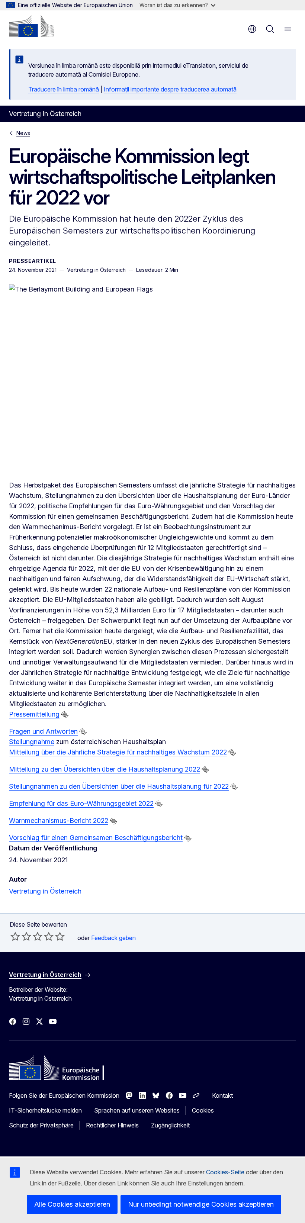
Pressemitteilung (34, 714)
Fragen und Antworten (43, 731)
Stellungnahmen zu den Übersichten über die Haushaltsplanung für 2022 (119, 786)
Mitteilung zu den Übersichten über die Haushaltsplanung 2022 (104, 769)
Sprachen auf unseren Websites (137, 1110)
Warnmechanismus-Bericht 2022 (58, 820)
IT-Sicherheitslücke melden (45, 1110)
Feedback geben (113, 938)
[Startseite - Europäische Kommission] (31, 26)
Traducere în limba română (63, 89)
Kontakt (222, 1095)
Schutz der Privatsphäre (41, 1125)
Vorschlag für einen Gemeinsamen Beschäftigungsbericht (96, 837)
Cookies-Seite (225, 1172)
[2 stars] (21, 936)
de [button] (252, 29)
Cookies (203, 1110)
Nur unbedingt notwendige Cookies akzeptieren (201, 1204)
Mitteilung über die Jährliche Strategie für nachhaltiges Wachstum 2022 (118, 752)
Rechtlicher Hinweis (112, 1125)
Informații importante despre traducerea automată (170, 89)
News (23, 133)
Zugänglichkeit (170, 1125)
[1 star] (15, 936)
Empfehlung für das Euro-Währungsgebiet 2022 (81, 803)
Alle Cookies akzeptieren (72, 1204)
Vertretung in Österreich (45, 891)
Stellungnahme (31, 742)
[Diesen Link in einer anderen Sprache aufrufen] (64, 714)
